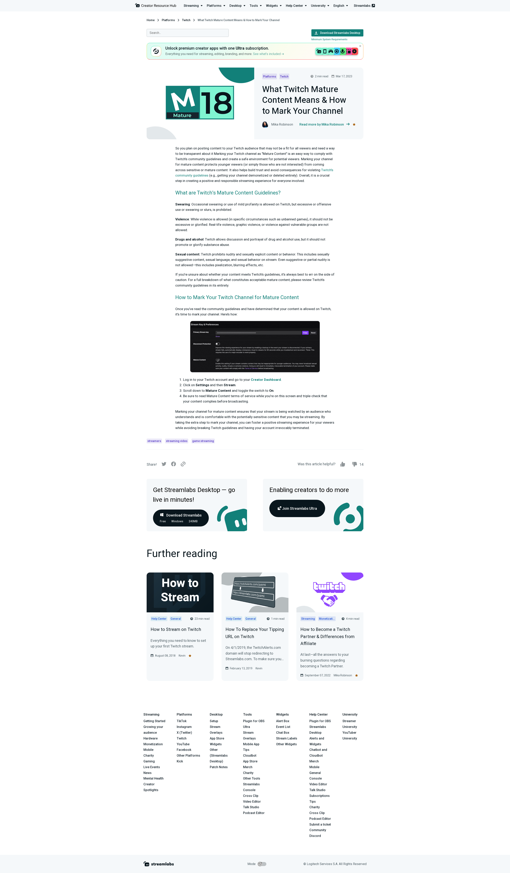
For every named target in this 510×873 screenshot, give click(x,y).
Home (151, 20)
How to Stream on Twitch (176, 629)
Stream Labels (286, 738)
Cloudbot (249, 755)
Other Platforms (188, 755)
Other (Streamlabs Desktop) (219, 755)
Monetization (153, 744)
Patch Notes (219, 767)
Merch (247, 767)
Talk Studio (251, 807)
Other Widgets (286, 744)
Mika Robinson (343, 675)
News (147, 773)
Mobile (148, 750)
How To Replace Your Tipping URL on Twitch (255, 633)
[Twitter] (164, 465)
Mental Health (153, 778)
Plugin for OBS (254, 721)
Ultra (246, 727)
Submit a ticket (320, 824)
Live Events (151, 767)
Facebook (184, 750)
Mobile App (251, 744)
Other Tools (251, 778)
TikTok (181, 721)
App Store (217, 738)
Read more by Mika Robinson (321, 124)
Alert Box (282, 721)
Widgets (216, 744)
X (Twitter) (184, 733)
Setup (214, 721)
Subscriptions (319, 796)
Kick (180, 761)
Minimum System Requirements (329, 39)
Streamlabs (362, 6)
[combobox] (188, 33)
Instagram (184, 727)
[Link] (183, 464)
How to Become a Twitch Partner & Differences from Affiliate (327, 636)
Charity (148, 755)
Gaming (149, 761)
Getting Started (154, 721)
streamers (154, 441)
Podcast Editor (254, 813)
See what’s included (267, 54)
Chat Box (282, 733)
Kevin (182, 655)
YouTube (183, 744)
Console (315, 778)
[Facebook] (173, 465)
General (315, 773)
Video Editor (252, 801)
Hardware (150, 738)
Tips (246, 750)
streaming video (176, 441)
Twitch (186, 20)
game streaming (203, 441)
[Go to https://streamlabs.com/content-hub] (155, 6)
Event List (283, 727)
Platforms (168, 20)
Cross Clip (250, 796)
